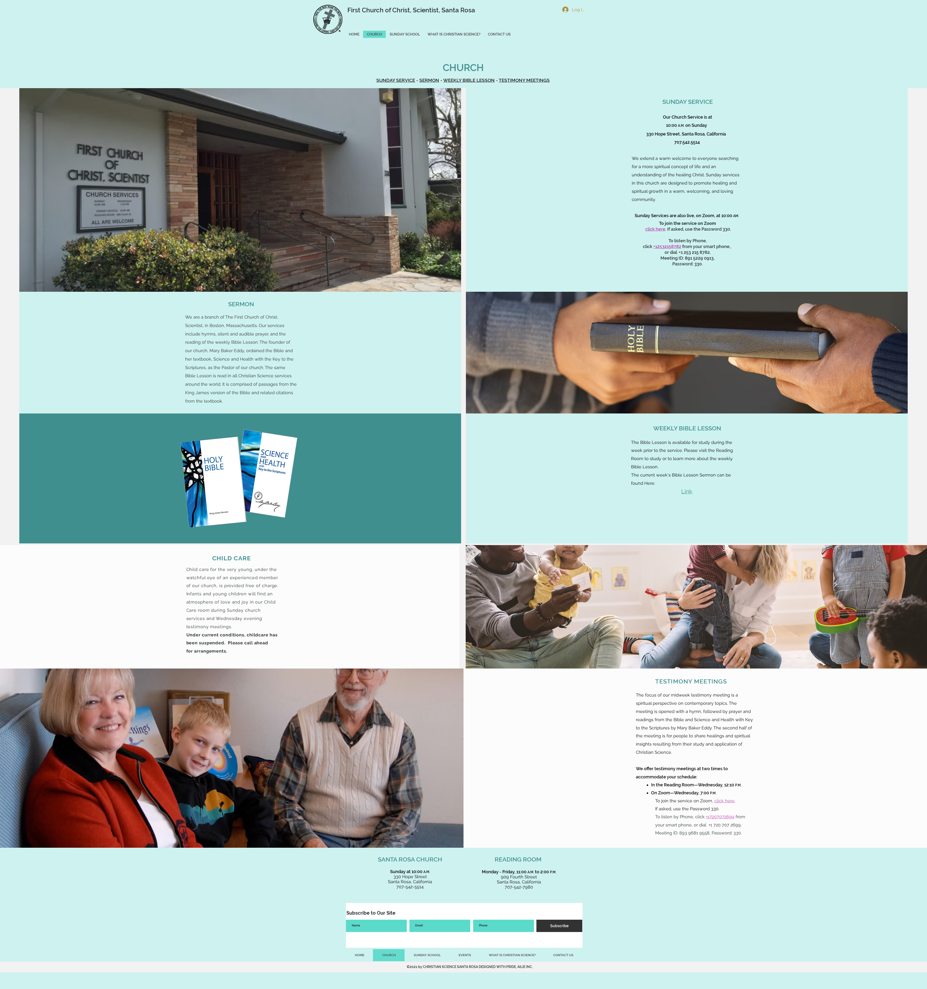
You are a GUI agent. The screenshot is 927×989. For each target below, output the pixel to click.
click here (655, 229)
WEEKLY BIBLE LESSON (469, 80)
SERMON (429, 80)
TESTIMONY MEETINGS (524, 80)
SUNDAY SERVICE (395, 80)
